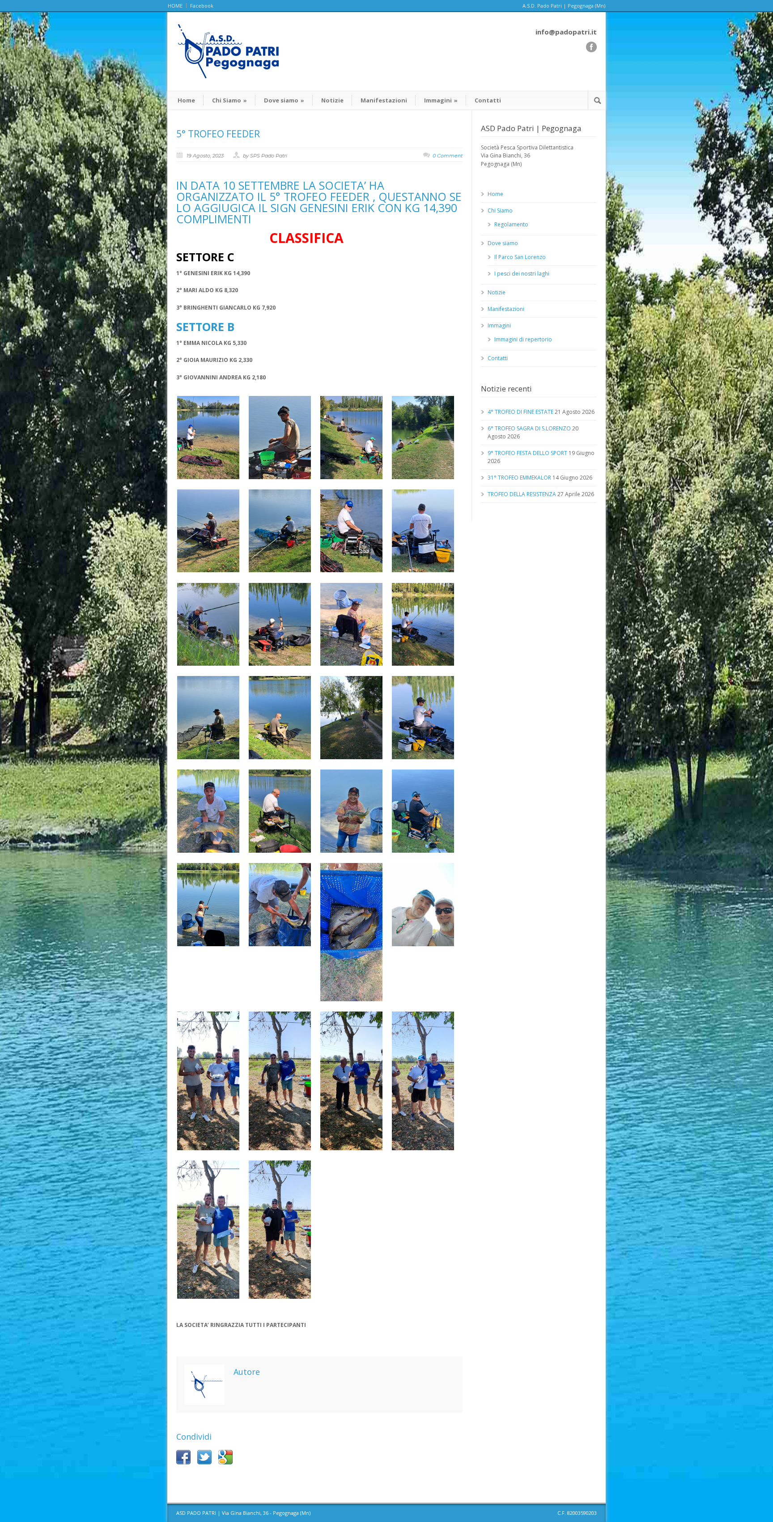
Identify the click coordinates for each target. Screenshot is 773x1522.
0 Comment (448, 156)
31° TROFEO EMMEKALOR (519, 477)
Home (186, 100)
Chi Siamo (229, 100)
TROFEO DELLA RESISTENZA (522, 494)
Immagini (441, 100)
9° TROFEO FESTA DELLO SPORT (527, 453)
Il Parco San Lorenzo (520, 257)
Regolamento (511, 224)
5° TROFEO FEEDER (218, 134)
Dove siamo (284, 100)
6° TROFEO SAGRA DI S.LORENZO (529, 428)
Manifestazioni (384, 100)
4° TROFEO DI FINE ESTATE (520, 412)
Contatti (488, 100)
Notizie (332, 100)
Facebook (201, 5)
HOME (175, 5)
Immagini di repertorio (523, 339)
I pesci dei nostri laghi (521, 273)
